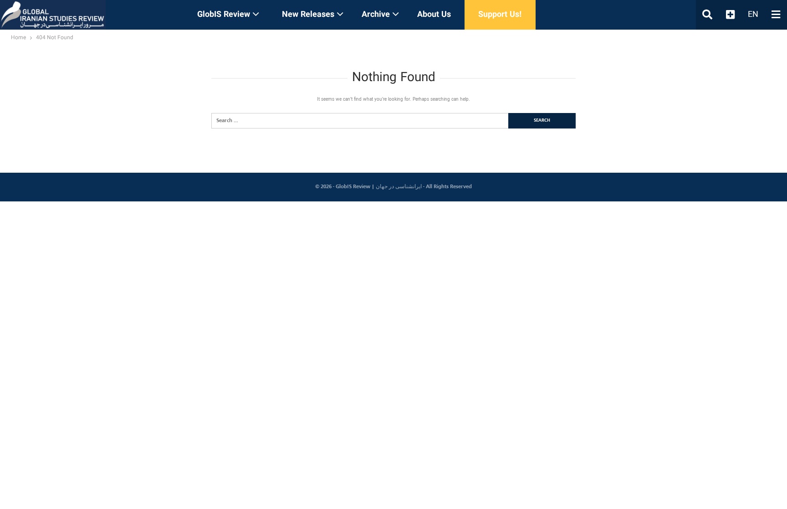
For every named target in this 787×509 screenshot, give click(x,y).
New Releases (308, 14)
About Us (434, 14)
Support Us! (500, 14)
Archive (376, 14)
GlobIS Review (223, 14)
